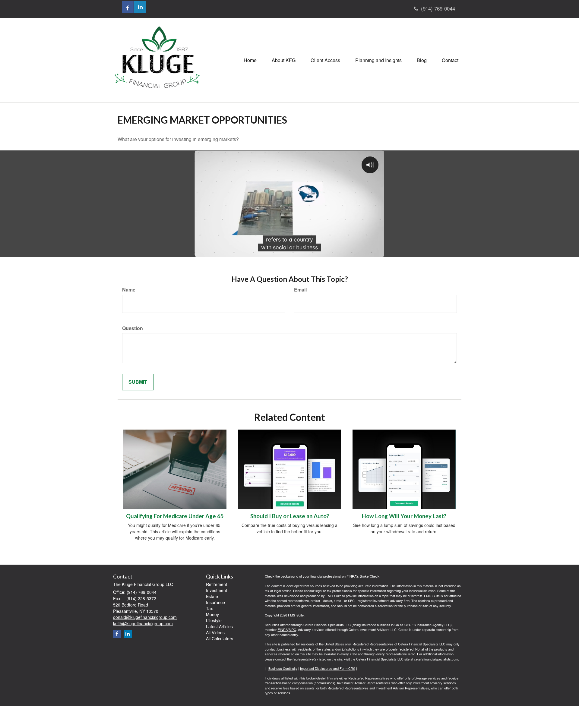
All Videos (215, 632)
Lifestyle (214, 620)
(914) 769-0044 (438, 8)
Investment (216, 590)
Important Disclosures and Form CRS (327, 668)
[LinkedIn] (128, 634)
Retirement (216, 584)
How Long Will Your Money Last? (404, 516)
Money (212, 614)
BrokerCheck (369, 576)
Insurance (215, 602)
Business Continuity (282, 668)
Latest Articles (219, 626)
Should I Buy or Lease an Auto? (289, 516)
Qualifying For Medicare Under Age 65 (175, 516)
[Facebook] (117, 634)
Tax (209, 608)
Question (132, 328)
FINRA (283, 629)
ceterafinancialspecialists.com (436, 659)
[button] (283, 60)
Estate (212, 596)
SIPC (292, 629)
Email (300, 289)
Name (128, 289)
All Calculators (219, 638)
